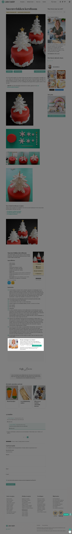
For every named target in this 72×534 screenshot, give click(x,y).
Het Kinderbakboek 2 (57, 505)
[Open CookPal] (70, 514)
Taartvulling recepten (10, 513)
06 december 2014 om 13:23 (20, 424)
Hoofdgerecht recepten (26, 502)
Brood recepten (25, 501)
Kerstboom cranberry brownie (14, 211)
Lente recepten (25, 511)
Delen (10, 71)
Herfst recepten (25, 514)
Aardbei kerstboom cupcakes (14, 212)
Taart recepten (9, 510)
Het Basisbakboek (56, 498)
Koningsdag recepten (41, 504)
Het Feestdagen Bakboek (57, 504)
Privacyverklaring (45, 525)
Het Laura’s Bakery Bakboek (58, 500)
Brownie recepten (10, 500)
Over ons (38, 1)
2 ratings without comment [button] (23, 441)
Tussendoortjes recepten (11, 511)
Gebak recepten (10, 506)
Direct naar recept (39, 71)
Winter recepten (25, 515)
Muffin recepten (10, 509)
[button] (36, 278)
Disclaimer (38, 525)
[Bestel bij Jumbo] (12, 282)
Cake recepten (9, 501)
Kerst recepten (40, 510)
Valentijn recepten (40, 501)
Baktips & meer (30, 1)
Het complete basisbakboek (58, 508)
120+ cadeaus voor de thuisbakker (56, 115)
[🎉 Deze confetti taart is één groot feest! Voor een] (52, 74)
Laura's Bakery (8, 2)
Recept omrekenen (38, 270)
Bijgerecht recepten (25, 498)
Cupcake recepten (10, 504)
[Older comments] (24, 437)
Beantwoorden (10, 421)
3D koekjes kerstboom (12, 214)
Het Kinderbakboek (56, 502)
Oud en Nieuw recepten (41, 511)
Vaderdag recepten (41, 506)
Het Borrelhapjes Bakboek (58, 501)
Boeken (44, 1)
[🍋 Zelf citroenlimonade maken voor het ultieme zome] (61, 83)
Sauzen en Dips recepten (27, 506)
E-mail (7, 474)
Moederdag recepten (41, 505)
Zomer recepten (25, 513)
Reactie (8, 454)
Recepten (22, 1)
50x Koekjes (55, 506)
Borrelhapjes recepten (26, 500)
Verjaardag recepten (41, 500)
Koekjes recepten (10, 508)
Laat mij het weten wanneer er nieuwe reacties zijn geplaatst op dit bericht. (22, 480)
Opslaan (39, 264)
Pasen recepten (40, 502)
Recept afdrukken (38, 267)
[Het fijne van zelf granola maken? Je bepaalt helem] (61, 74)
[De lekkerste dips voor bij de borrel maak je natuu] (52, 83)
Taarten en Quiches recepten (27, 508)
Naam (7, 468)
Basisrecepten (9, 498)
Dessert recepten (10, 505)
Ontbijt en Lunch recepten (27, 505)
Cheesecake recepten (11, 502)
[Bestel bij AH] (9, 282)
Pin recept (18, 71)
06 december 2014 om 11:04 (19, 418)
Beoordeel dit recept (10, 450)
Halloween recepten (41, 508)
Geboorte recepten (41, 498)
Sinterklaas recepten (41, 509)
